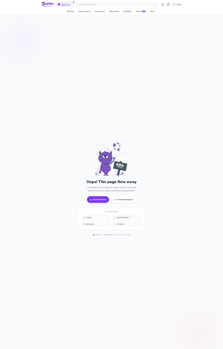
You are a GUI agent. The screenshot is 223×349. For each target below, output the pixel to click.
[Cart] (168, 4)
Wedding (127, 11)
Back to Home (99, 199)
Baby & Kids (114, 11)
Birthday (70, 11)
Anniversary (100, 11)
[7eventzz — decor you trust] (47, 4)
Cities (140, 11)
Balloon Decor (84, 11)
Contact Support (125, 199)
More (152, 11)
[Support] (162, 4)
